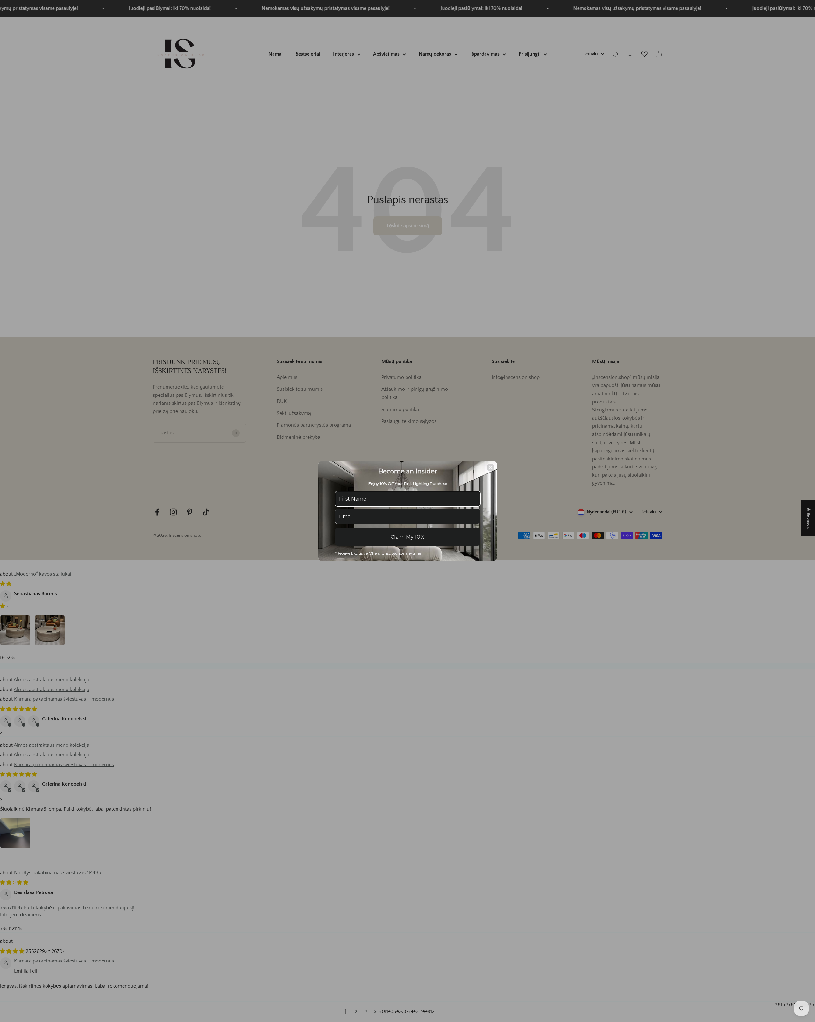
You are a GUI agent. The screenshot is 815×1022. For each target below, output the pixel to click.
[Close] (490, 467)
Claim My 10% (408, 537)
